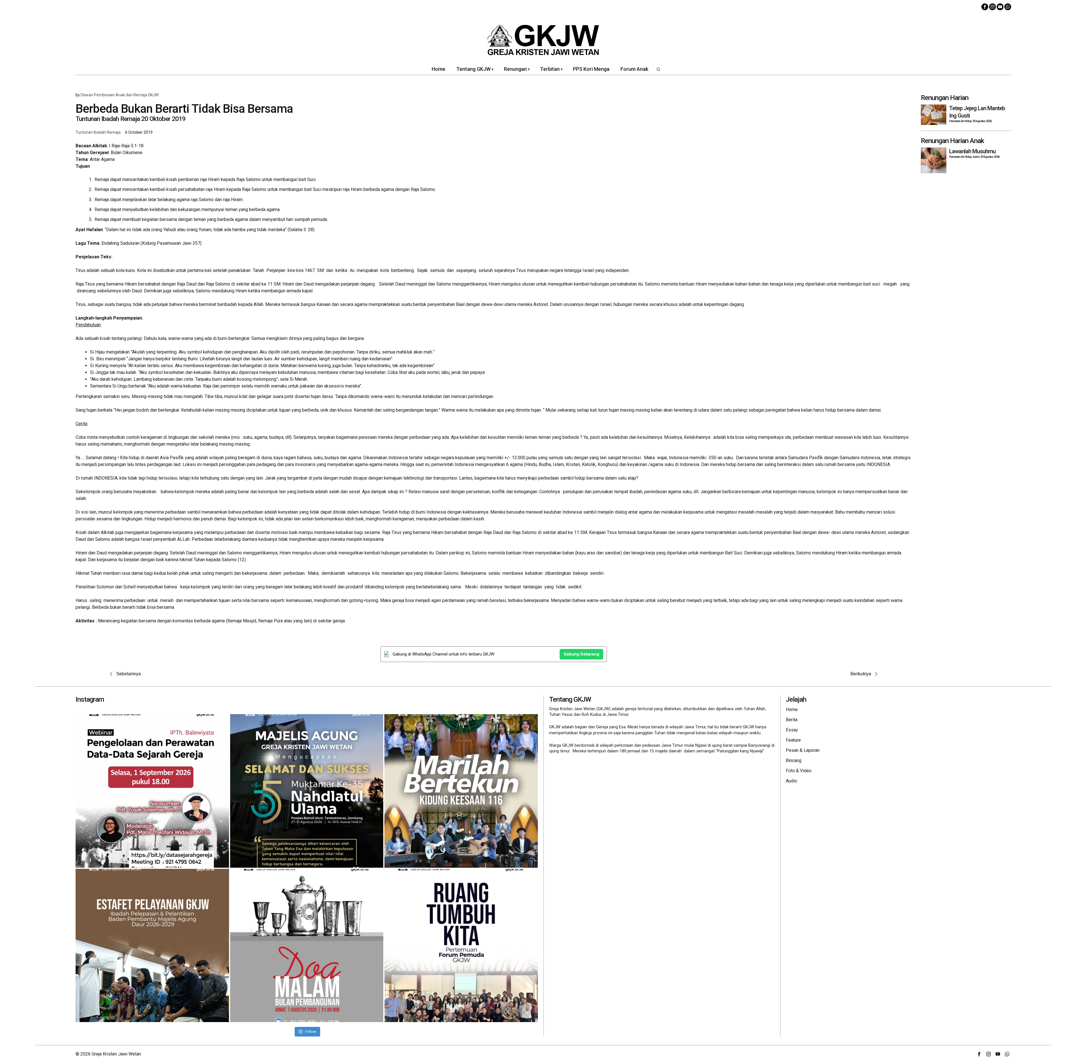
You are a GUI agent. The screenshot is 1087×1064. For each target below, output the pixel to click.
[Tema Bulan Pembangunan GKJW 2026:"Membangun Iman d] (307, 945)
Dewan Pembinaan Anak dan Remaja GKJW (120, 95)
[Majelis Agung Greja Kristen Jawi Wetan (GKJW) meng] (307, 791)
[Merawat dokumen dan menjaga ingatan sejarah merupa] (152, 791)
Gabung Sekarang (581, 654)
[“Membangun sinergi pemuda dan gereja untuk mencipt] (461, 945)
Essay (792, 730)
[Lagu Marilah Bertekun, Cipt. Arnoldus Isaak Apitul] (461, 791)
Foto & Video (799, 770)
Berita (791, 719)
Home (792, 709)
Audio (791, 781)
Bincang (793, 760)
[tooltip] (984, 6)
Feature (793, 740)
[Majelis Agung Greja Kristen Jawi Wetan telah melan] (152, 945)
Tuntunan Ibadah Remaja (98, 132)
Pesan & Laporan (802, 750)
